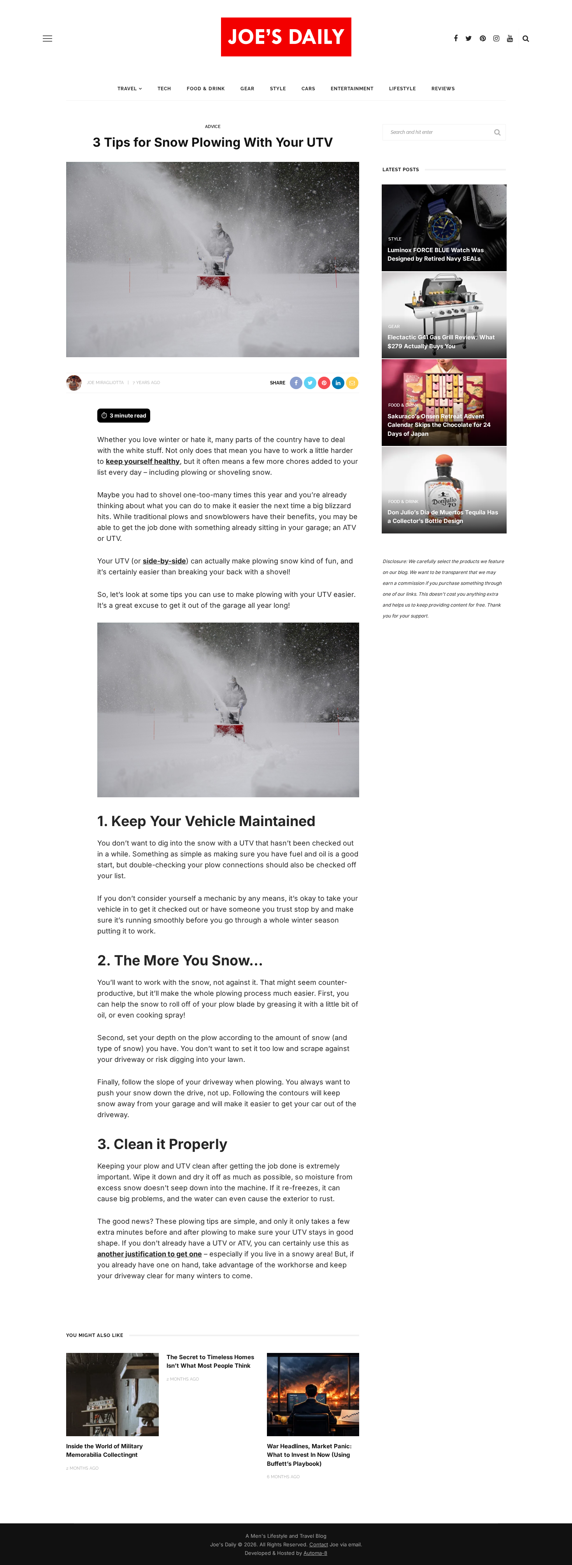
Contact (318, 1544)
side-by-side (164, 561)
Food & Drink (206, 88)
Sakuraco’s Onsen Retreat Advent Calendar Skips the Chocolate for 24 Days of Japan (439, 424)
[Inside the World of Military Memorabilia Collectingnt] (112, 1394)
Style (278, 88)
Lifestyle (402, 88)
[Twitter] (468, 38)
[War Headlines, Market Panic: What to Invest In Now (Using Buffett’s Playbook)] (313, 1394)
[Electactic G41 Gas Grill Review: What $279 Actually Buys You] (444, 315)
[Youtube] (510, 38)
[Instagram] (496, 38)
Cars (308, 88)
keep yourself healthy (143, 461)
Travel (127, 88)
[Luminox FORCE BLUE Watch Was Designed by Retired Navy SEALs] (444, 227)
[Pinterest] (483, 38)
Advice (213, 126)
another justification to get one (149, 1254)
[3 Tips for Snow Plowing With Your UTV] (212, 259)
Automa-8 (315, 1553)
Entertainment (352, 88)
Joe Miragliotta (105, 382)
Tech (164, 88)
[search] (526, 38)
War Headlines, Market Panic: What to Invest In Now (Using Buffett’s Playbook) (309, 1454)
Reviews (443, 88)
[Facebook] (455, 38)
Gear (247, 88)
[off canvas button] (47, 38)
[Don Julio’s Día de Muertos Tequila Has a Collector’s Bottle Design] (444, 489)
